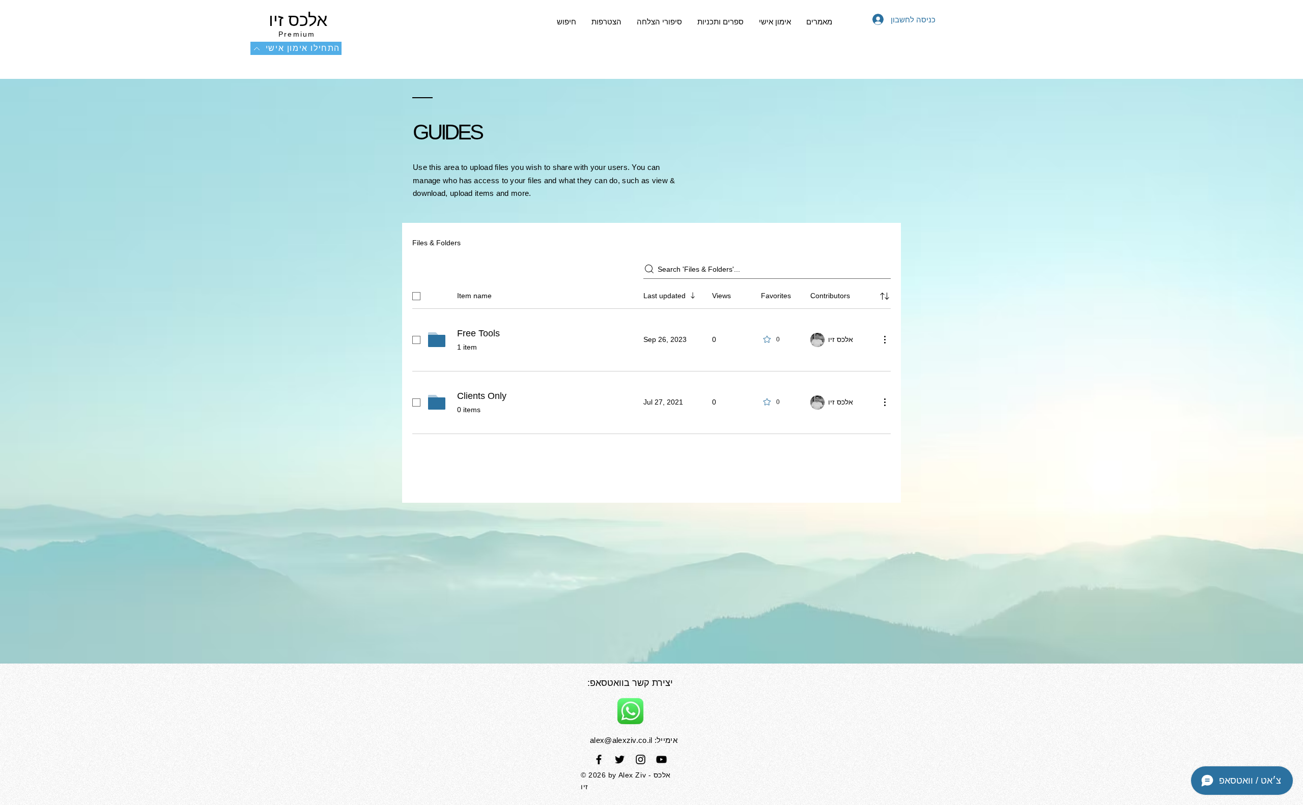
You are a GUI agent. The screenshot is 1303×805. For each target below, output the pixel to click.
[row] (651, 294)
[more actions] (885, 339)
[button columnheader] (885, 296)
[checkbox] (416, 296)
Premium (296, 34)
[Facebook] (598, 759)
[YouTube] (661, 759)
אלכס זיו (295, 20)
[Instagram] (640, 759)
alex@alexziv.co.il (621, 740)
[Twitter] (619, 759)
